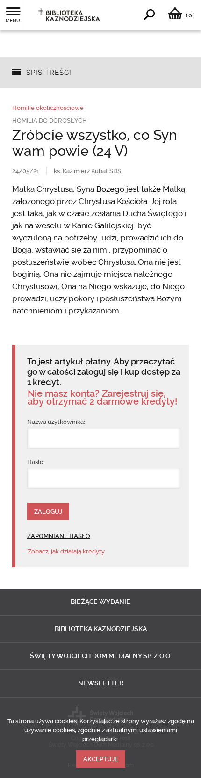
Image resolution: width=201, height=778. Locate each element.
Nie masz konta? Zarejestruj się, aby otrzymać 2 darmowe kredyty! (102, 397)
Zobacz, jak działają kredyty (66, 551)
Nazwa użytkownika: (56, 421)
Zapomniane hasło (58, 535)
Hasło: (36, 461)
